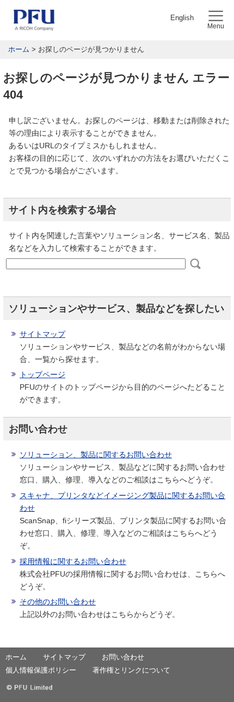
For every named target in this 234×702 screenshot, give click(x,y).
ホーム (18, 49)
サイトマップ (42, 334)
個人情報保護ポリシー (40, 670)
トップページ (42, 374)
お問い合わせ (123, 657)
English (182, 18)
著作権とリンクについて (131, 670)
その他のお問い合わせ (58, 601)
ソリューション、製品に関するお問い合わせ (96, 454)
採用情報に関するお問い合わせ (73, 561)
